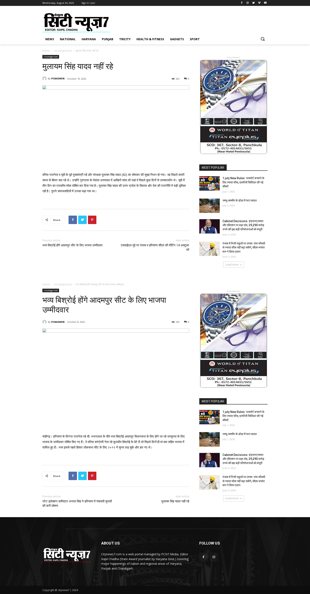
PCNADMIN (58, 78)
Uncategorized (62, 50)
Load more (232, 264)
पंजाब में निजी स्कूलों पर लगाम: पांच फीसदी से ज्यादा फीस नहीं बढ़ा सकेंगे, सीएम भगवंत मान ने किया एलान (243, 247)
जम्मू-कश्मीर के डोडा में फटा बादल (239, 200)
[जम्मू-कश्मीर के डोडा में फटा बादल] (209, 206)
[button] (262, 39)
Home (46, 50)
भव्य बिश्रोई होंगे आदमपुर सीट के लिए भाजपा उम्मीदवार (72, 245)
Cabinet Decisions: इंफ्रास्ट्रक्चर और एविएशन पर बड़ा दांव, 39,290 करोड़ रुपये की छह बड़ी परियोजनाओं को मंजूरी (243, 225)
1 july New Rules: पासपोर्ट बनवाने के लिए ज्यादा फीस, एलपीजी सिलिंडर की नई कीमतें (243, 182)
